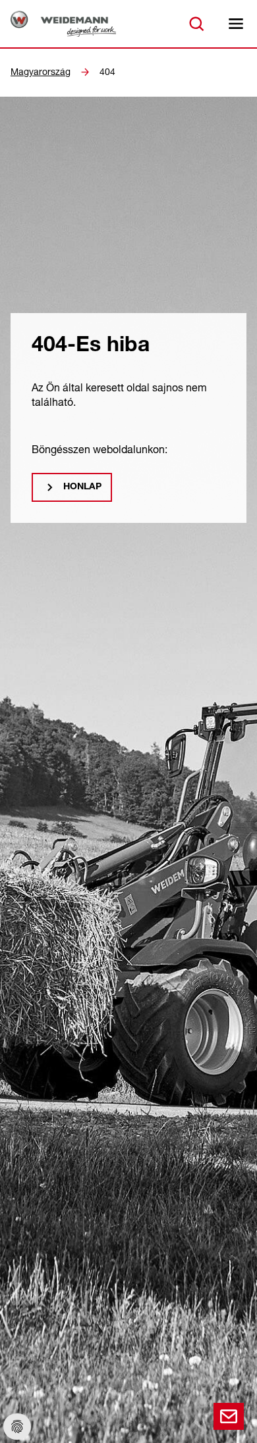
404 (107, 71)
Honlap (82, 487)
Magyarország (41, 71)
